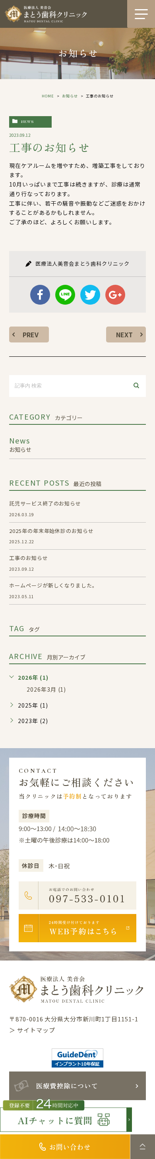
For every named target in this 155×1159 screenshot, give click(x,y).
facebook (40, 295)
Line (65, 295)
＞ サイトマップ (32, 1030)
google (115, 295)
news (27, 121)
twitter (90, 295)
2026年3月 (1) (46, 689)
